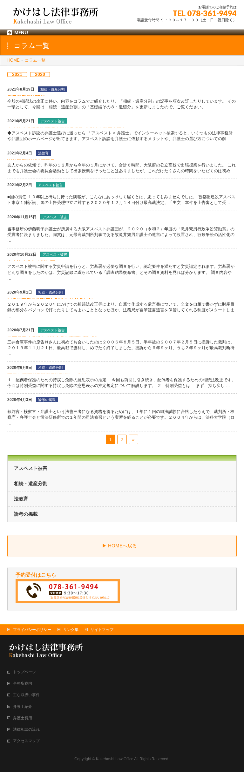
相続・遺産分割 (52, 89)
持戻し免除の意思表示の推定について (47, 373)
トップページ (24, 672)
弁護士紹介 (22, 706)
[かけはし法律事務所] (55, 17)
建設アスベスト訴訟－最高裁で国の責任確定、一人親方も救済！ (76, 190)
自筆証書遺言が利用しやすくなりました (50, 298)
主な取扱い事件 (26, 695)
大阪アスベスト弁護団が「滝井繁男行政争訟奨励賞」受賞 (69, 223)
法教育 (43, 153)
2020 (40, 74)
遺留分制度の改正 (26, 95)
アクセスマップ (26, 741)
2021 (17, 74)
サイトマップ (102, 629)
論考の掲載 (47, 400)
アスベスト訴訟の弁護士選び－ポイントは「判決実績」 (66, 127)
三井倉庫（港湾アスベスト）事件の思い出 (52, 336)
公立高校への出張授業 (31, 159)
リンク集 (70, 629)
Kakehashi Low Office (114, 759)
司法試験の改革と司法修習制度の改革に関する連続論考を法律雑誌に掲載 (86, 405)
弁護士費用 (22, 718)
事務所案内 (22, 683)
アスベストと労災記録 (31, 260)
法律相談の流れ (26, 729)
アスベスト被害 (52, 121)
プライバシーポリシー (32, 629)
